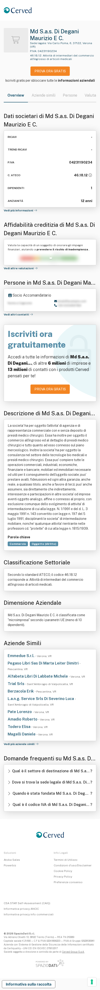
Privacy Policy (63, 876)
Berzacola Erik (21, 691)
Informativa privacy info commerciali (28, 914)
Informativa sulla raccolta (28, 984)
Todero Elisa (19, 726)
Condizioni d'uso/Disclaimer (73, 865)
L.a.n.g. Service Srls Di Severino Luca (41, 698)
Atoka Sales (12, 859)
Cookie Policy (63, 871)
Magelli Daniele (22, 734)
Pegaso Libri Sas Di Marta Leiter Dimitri (44, 663)
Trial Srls (16, 684)
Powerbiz (10, 865)
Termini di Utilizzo (65, 859)
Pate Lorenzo (20, 712)
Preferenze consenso (68, 882)
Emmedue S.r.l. (21, 656)
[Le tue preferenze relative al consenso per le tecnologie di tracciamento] (91, 981)
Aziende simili (43, 95)
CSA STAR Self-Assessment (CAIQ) (27, 903)
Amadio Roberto (23, 719)
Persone (70, 95)
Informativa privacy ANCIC (21, 908)
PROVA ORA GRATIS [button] (50, 71)
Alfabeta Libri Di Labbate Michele (38, 676)
